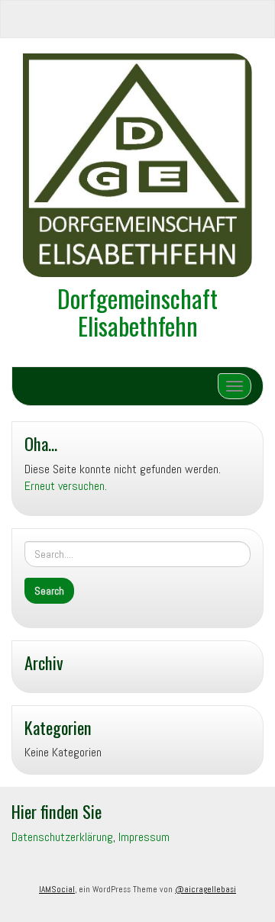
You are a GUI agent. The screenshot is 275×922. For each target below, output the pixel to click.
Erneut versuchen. (65, 486)
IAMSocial (57, 889)
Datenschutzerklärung (62, 837)
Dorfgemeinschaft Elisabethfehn (137, 311)
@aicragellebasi (205, 889)
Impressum (144, 837)
